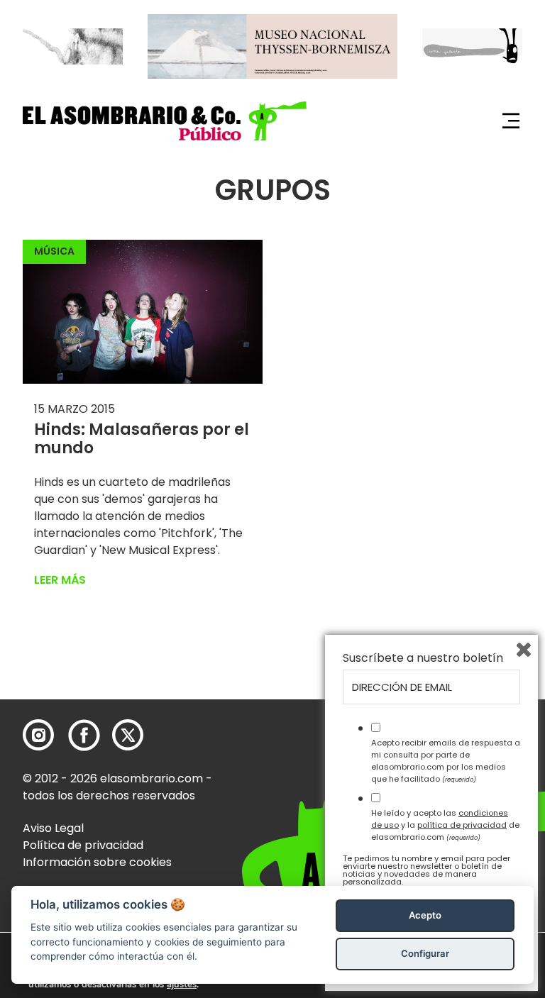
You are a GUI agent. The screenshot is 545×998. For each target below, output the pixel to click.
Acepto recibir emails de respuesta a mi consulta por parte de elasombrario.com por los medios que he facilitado (445, 760)
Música (54, 251)
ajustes (182, 984)
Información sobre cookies (97, 862)
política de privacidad (462, 825)
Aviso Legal (53, 828)
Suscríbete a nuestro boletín (423, 658)
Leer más (60, 580)
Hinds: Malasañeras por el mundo (141, 438)
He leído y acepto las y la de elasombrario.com (445, 825)
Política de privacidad (83, 845)
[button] (165, 120)
